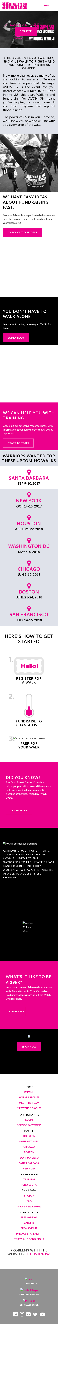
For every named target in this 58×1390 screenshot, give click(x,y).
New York (29, 1168)
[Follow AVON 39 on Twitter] (35, 1315)
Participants (29, 1114)
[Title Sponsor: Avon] (29, 1279)
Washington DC (29, 1141)
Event (29, 1131)
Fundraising (29, 1184)
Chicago (29, 1146)
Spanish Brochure (29, 1206)
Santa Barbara (29, 1163)
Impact (29, 1091)
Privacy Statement (29, 1233)
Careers (29, 1222)
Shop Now (29, 1046)
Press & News (29, 1217)
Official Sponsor (29, 1305)
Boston (29, 1152)
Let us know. (38, 1254)
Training (29, 1179)
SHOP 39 (29, 1195)
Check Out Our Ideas (22, 232)
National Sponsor (29, 1294)
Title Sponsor (29, 1283)
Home (29, 1087)
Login (45, 5)
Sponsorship (29, 1228)
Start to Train (18, 442)
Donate (35, 24)
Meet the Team (29, 1102)
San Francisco (29, 1157)
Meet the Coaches (29, 1108)
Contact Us (29, 1212)
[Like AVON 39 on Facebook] (15, 1315)
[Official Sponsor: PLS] (29, 1300)
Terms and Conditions (29, 1239)
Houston (29, 1136)
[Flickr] (28, 1315)
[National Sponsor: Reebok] (29, 1290)
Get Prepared (29, 1174)
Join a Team (16, 337)
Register (26, 31)
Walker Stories (29, 1097)
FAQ (29, 1201)
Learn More (18, 24)
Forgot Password (29, 1125)
